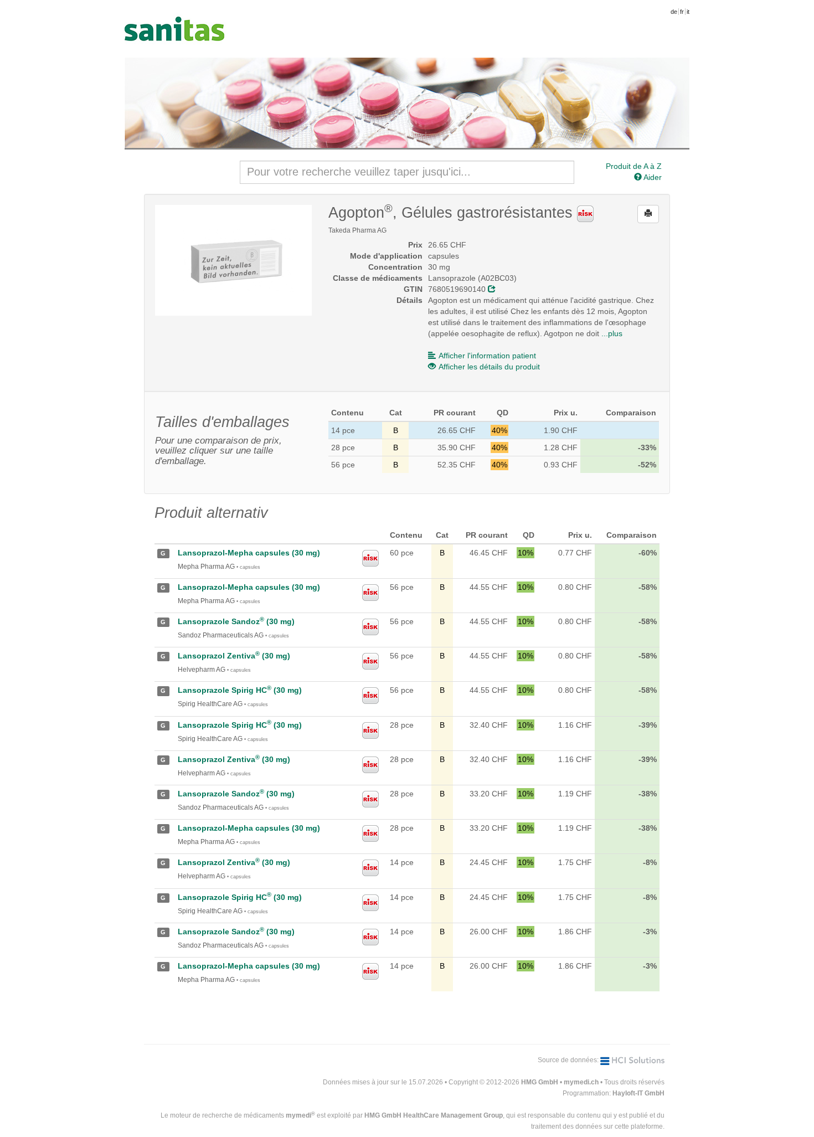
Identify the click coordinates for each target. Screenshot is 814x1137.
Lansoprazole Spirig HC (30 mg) (240, 690)
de (674, 11)
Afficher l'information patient (487, 355)
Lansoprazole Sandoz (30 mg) (236, 621)
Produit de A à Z (634, 166)
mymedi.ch (581, 1082)
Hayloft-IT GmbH (638, 1093)
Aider (652, 177)
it (688, 11)
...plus (611, 333)
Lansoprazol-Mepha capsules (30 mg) (249, 552)
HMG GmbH (539, 1082)
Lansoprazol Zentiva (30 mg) (234, 655)
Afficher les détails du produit (489, 366)
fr (682, 11)
